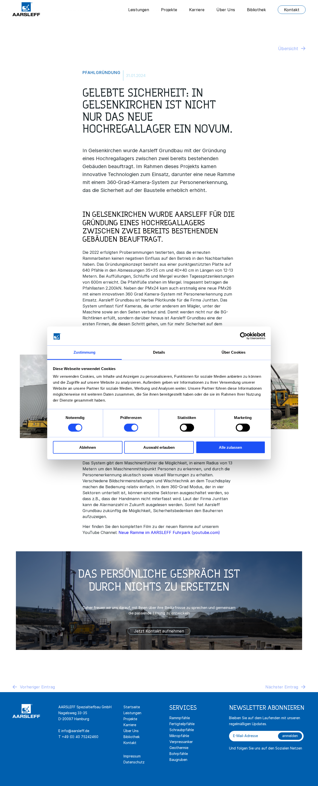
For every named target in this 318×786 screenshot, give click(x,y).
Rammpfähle (179, 718)
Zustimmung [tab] (85, 352)
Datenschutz (134, 762)
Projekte (169, 9)
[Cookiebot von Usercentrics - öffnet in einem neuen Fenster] (243, 336)
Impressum (132, 756)
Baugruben (178, 759)
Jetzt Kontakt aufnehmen (159, 631)
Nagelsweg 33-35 (73, 713)
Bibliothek (256, 9)
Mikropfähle (179, 736)
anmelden (290, 736)
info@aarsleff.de (75, 731)
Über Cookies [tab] (233, 352)
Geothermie (178, 748)
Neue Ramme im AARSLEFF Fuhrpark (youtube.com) (169, 532)
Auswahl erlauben (159, 447)
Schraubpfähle (181, 730)
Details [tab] (159, 352)
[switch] (131, 427)
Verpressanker (181, 742)
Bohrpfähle (178, 753)
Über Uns (225, 9)
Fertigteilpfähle (182, 724)
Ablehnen (87, 447)
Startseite (131, 707)
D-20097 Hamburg (73, 719)
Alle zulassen (230, 447)
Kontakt (291, 9)
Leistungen (138, 9)
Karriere (196, 9)
